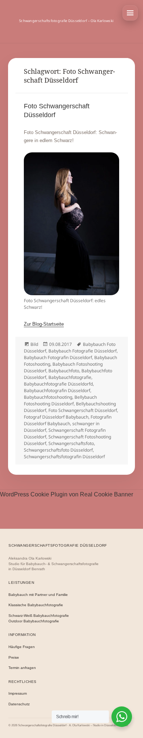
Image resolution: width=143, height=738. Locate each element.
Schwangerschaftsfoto (71, 443)
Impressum (17, 693)
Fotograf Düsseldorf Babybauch (56, 417)
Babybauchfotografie (69, 377)
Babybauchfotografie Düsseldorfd (58, 384)
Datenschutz (19, 704)
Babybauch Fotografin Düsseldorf (58, 357)
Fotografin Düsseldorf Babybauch (67, 420)
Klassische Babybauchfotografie (35, 605)
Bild (34, 344)
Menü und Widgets (130, 13)
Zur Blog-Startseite (44, 324)
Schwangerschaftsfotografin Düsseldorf (64, 456)
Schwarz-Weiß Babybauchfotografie (38, 616)
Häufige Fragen (21, 647)
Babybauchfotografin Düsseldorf (57, 390)
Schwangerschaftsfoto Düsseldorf (58, 450)
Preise (13, 657)
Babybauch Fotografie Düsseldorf (82, 351)
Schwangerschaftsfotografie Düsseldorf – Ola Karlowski (66, 20)
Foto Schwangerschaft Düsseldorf (82, 410)
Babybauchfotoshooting (48, 397)
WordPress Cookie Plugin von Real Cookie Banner (66, 494)
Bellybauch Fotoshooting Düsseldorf (60, 400)
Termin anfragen (22, 668)
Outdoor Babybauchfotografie (33, 621)
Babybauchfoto (63, 371)
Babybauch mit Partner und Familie (38, 595)
